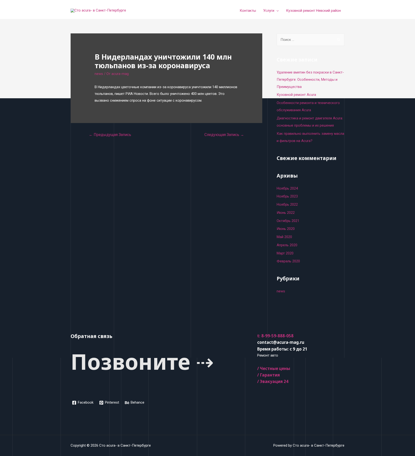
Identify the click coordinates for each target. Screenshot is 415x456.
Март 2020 (285, 253)
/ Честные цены (273, 368)
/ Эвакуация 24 (272, 381)
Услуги (268, 10)
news (99, 74)
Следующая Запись (224, 134)
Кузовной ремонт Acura (296, 94)
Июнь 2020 (286, 229)
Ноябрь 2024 (287, 188)
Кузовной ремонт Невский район (313, 10)
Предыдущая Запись (110, 134)
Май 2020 (284, 237)
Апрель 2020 (287, 245)
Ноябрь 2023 (287, 196)
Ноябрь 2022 (287, 204)
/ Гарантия (268, 375)
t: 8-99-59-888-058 (275, 336)
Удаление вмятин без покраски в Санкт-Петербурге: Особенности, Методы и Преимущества (310, 79)
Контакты (248, 10)
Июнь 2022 (286, 212)
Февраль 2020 (288, 261)
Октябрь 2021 (288, 221)
